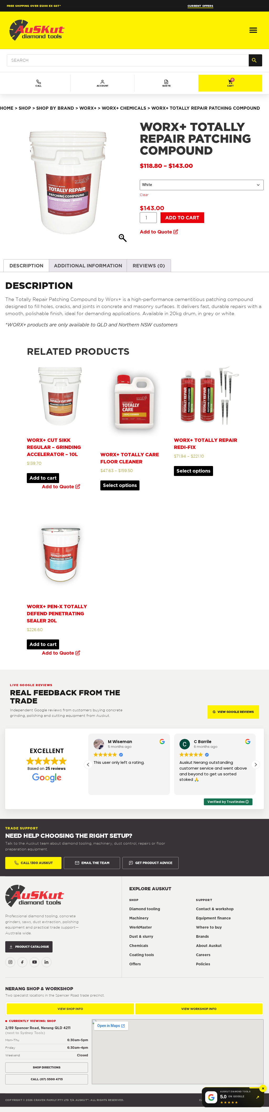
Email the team (95, 863)
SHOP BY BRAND (55, 108)
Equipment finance (213, 918)
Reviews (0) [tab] (149, 265)
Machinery (138, 918)
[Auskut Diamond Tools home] (34, 896)
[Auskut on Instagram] (10, 962)
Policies (203, 964)
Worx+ (87, 108)
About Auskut (209, 945)
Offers (135, 964)
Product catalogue (32, 947)
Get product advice (153, 863)
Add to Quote (156, 232)
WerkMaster (140, 927)
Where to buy (209, 927)
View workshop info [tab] (198, 1009)
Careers (203, 954)
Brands (202, 936)
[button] (253, 30)
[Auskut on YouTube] (34, 962)
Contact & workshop (215, 909)
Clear (144, 195)
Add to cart (182, 217)
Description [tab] (26, 265)
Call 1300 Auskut (37, 863)
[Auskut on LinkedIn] (46, 962)
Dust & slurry (141, 936)
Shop (25, 108)
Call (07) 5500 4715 (47, 1079)
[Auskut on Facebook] (22, 962)
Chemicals (138, 945)
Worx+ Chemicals (124, 108)
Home (6, 108)
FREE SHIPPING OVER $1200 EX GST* (34, 6)
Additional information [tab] (88, 265)
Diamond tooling (144, 909)
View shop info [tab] (70, 1009)
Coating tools (141, 954)
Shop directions (46, 1067)
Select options (120, 485)
